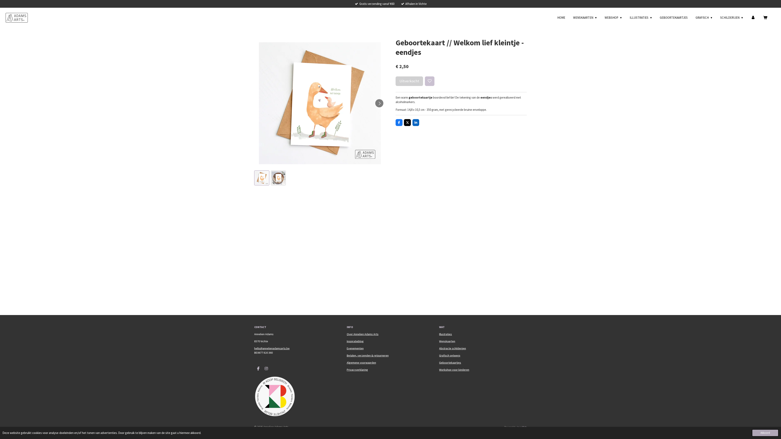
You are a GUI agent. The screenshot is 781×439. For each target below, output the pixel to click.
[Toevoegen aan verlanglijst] (429, 81)
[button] (261, 178)
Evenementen (355, 348)
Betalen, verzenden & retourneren (368, 355)
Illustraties (445, 334)
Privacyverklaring (357, 370)
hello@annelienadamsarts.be (272, 348)
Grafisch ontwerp (449, 355)
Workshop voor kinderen (454, 370)
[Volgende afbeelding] (379, 103)
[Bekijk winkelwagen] (765, 17)
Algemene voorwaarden (361, 362)
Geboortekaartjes (450, 362)
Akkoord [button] (765, 433)
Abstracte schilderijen (452, 348)
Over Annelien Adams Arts (363, 334)
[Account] (753, 17)
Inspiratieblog (355, 341)
